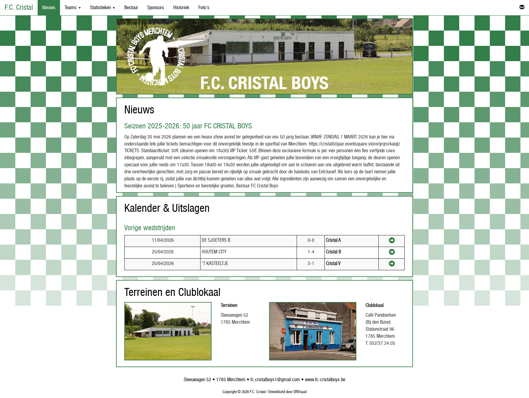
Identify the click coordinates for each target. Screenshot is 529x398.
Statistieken (101, 7)
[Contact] (522, 7)
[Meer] (392, 241)
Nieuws (48, 7)
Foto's (203, 7)
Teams (71, 7)
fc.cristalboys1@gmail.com (275, 379)
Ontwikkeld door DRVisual (287, 392)
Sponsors (155, 7)
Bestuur (131, 7)
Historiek (181, 7)
